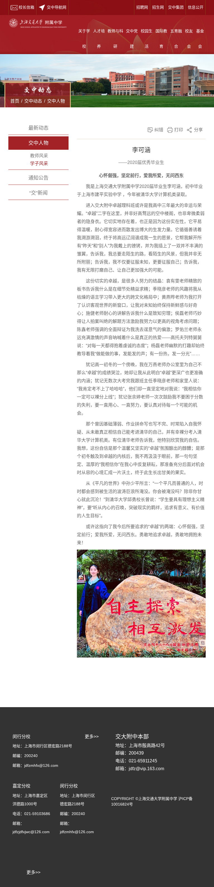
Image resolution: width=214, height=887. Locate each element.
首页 (14, 101)
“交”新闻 (38, 193)
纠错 (158, 129)
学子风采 (39, 163)
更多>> (33, 872)
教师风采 (39, 155)
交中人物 (56, 101)
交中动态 (33, 101)
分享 (198, 129)
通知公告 (38, 178)
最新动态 (38, 128)
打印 (178, 129)
